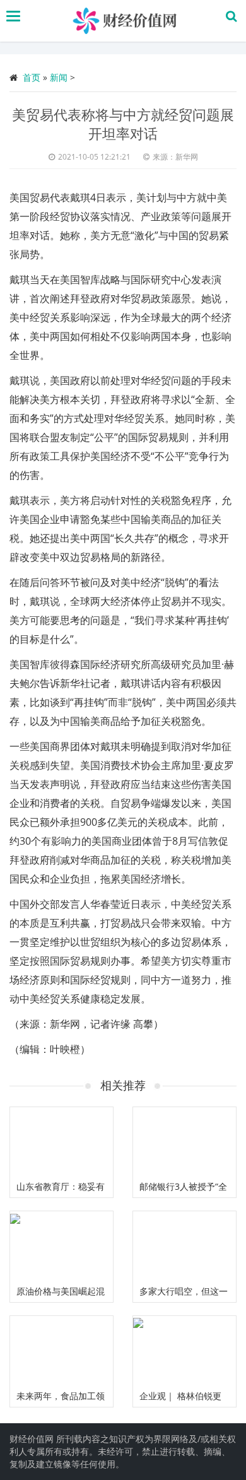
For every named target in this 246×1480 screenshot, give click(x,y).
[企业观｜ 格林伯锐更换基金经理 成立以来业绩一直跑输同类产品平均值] (184, 1350)
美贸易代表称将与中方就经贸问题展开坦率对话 (123, 124)
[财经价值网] (126, 21)
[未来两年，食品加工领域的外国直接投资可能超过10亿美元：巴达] (61, 1350)
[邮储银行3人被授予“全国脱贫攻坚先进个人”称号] (184, 1141)
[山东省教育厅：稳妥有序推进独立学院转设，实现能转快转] (61, 1141)
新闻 (58, 77)
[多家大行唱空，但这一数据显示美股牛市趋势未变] (184, 1245)
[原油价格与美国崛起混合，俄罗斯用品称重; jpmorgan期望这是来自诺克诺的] (61, 1245)
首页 (31, 77)
